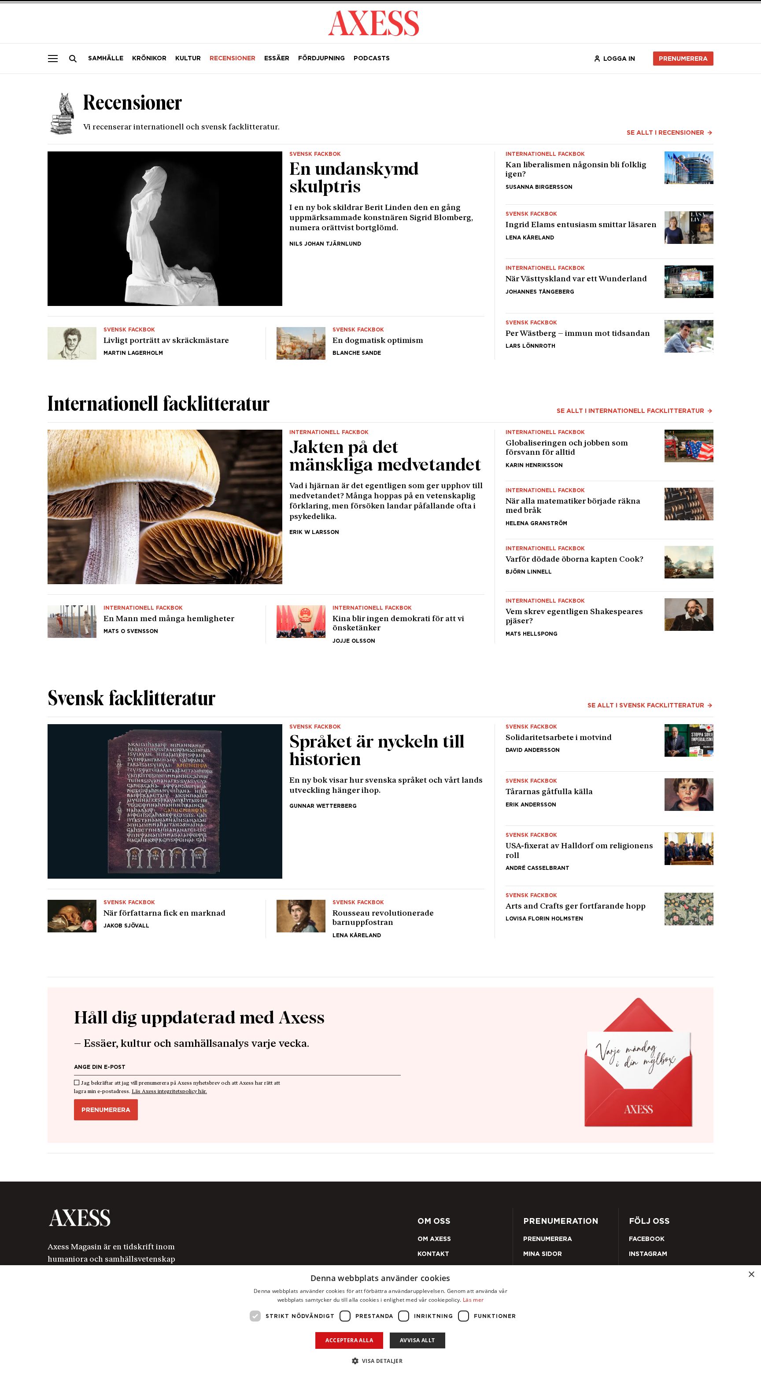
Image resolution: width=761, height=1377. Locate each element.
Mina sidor (542, 1253)
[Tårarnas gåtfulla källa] (609, 798)
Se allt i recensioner (665, 132)
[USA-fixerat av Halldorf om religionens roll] (609, 855)
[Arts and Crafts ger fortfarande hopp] (609, 915)
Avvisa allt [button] (417, 1340)
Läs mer (473, 1299)
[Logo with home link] (180, 1218)
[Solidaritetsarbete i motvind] (609, 744)
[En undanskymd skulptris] (266, 228)
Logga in (619, 58)
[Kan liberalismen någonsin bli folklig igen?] (609, 174)
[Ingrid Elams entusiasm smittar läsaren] (609, 231)
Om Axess (434, 1238)
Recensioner (232, 58)
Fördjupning (321, 58)
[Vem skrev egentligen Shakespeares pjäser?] (609, 621)
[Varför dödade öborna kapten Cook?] (609, 565)
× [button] (751, 1274)
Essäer (276, 58)
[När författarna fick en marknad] (151, 915)
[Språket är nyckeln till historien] (266, 801)
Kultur (188, 58)
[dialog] (380, 1321)
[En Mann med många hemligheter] (151, 621)
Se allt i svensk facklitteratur (645, 705)
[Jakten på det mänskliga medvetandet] (266, 507)
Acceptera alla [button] (349, 1340)
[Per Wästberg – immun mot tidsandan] (609, 340)
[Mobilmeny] (53, 58)
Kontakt (433, 1253)
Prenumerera (683, 58)
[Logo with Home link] (373, 22)
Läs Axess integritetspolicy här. (169, 1091)
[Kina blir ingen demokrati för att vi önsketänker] (380, 621)
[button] (380, 1360)
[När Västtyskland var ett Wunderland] (609, 285)
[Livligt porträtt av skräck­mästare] (151, 340)
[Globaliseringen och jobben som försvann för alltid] (609, 452)
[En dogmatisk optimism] (380, 340)
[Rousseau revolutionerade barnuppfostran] (380, 915)
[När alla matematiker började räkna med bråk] (609, 510)
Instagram (648, 1253)
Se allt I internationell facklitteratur (630, 410)
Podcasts (372, 58)
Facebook (647, 1238)
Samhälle (105, 58)
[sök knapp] (73, 58)
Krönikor (149, 58)
